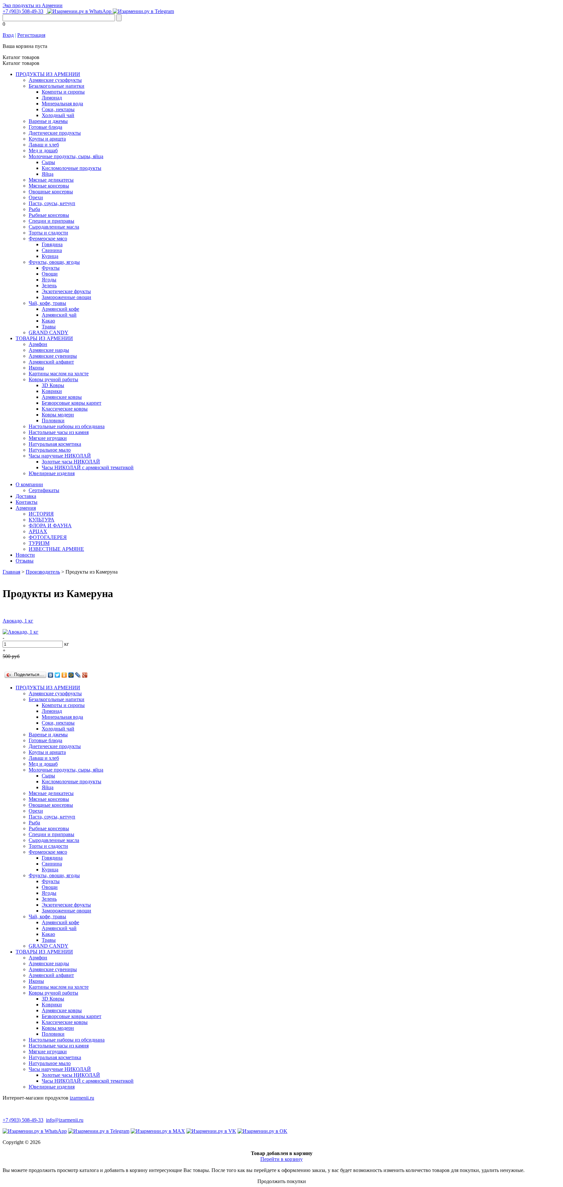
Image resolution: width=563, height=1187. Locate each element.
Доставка (26, 496)
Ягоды (49, 279)
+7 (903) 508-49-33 (23, 11)
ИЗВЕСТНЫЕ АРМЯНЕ (56, 549)
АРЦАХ (38, 531)
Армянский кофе (60, 309)
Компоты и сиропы (63, 92)
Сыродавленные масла (54, 227)
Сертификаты (44, 490)
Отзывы (25, 560)
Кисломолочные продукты (71, 168)
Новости (25, 555)
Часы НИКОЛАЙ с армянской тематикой (88, 467)
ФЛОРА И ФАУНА (50, 525)
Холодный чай (58, 115)
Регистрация (31, 35)
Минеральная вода (62, 103)
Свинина (52, 250)
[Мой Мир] (71, 675)
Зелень (49, 285)
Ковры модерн (58, 414)
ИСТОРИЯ (41, 514)
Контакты (26, 502)
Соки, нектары (58, 109)
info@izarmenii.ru (64, 1120)
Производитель (43, 572)
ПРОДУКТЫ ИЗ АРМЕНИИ (48, 74)
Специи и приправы (51, 221)
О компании (29, 484)
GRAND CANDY (48, 332)
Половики (53, 420)
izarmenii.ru (82, 1098)
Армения (26, 508)
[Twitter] (57, 675)
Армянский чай (59, 315)
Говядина (52, 244)
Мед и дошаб (43, 150)
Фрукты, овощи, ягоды (54, 262)
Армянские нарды (49, 350)
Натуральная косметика (55, 444)
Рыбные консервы (49, 215)
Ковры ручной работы (53, 379)
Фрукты (51, 268)
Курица (50, 256)
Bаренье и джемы (48, 121)
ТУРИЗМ (39, 543)
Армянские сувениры (53, 356)
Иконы (36, 367)
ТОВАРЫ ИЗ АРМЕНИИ (44, 338)
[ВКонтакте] (50, 675)
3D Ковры (53, 385)
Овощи (50, 274)
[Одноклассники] (64, 675)
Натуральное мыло (50, 450)
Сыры (48, 162)
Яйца (47, 174)
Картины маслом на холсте (59, 373)
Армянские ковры (62, 397)
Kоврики (52, 391)
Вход (8, 35)
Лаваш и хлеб (44, 144)
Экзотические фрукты (66, 291)
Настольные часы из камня (59, 432)
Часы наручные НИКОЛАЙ (60, 455)
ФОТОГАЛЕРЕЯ (48, 537)
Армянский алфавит (51, 362)
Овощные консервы (51, 191)
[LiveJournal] (78, 675)
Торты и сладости (48, 232)
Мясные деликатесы (51, 180)
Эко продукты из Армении (33, 5)
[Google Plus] (84, 675)
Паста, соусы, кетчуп (52, 203)
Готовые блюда (45, 127)
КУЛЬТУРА (41, 519)
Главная (11, 572)
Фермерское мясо (48, 238)
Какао (48, 320)
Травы (49, 326)
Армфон (38, 344)
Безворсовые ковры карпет (71, 403)
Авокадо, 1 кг (18, 621)
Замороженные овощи (66, 297)
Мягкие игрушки (48, 438)
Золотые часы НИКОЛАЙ (71, 461)
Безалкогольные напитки (56, 86)
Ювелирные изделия (52, 473)
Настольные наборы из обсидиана (67, 426)
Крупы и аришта (47, 139)
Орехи (36, 197)
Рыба (34, 209)
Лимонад (52, 97)
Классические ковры (65, 409)
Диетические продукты (55, 133)
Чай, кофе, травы (47, 303)
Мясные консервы (49, 185)
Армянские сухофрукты (55, 80)
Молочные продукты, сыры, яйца (66, 156)
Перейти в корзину (281, 1159)
